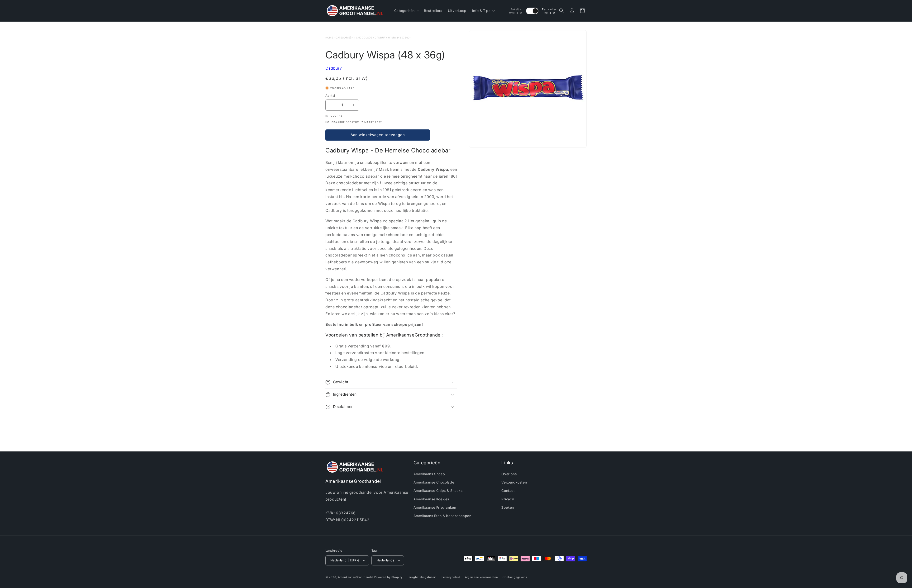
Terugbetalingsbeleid (422, 577)
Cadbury (333, 68)
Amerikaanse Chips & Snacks (438, 491)
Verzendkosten (514, 482)
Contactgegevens (515, 577)
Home (329, 37)
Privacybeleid (451, 577)
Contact (508, 491)
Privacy (507, 499)
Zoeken (507, 507)
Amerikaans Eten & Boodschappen (442, 516)
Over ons (509, 474)
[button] (406, 11)
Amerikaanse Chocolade (433, 482)
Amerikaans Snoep (429, 474)
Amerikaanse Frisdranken (434, 507)
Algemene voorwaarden (481, 577)
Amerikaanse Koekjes (431, 499)
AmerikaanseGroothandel (355, 577)
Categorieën (345, 37)
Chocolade (364, 37)
